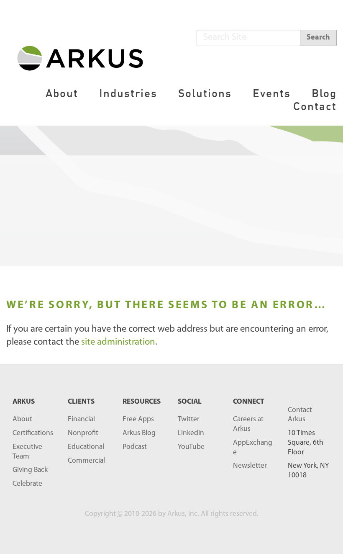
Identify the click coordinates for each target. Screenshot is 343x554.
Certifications (33, 433)
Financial (81, 419)
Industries (128, 93)
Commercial (86, 460)
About (62, 93)
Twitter (189, 419)
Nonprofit (83, 433)
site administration (118, 342)
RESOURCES (142, 401)
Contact (315, 106)
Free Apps (138, 419)
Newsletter (250, 465)
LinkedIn (191, 433)
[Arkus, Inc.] (85, 57)
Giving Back (30, 470)
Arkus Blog (139, 433)
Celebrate (27, 483)
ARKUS (24, 401)
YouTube (191, 447)
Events (272, 93)
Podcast (135, 447)
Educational (86, 447)
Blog (324, 93)
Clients (81, 401)
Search (318, 37)
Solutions (205, 93)
